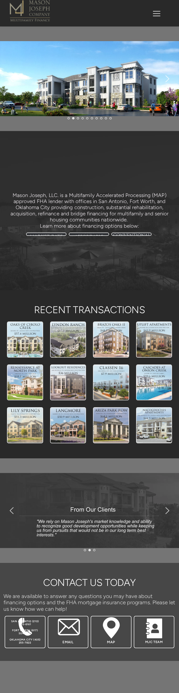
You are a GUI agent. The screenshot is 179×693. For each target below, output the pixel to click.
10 (110, 118)
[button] (156, 13)
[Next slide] (167, 78)
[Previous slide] (12, 78)
